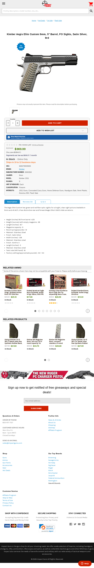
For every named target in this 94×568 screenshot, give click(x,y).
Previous (6, 311)
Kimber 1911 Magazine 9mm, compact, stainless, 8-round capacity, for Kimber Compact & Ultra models (57, 344)
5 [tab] (51, 311)
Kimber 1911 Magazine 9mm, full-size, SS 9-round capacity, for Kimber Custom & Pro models (35, 343)
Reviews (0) (28, 202)
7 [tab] (59, 311)
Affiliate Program (55, 430)
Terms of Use (8, 500)
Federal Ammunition (56, 478)
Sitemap (51, 428)
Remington (52, 481)
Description (12, 202)
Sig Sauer (52, 465)
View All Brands (54, 483)
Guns (5, 458)
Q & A (43, 202)
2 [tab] (39, 311)
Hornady (51, 463)
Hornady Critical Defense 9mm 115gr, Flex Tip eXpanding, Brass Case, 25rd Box (58, 293)
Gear (4, 468)
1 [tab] (35, 311)
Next (88, 311)
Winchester (53, 473)
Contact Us (7, 505)
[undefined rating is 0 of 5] (12, 145)
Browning (52, 458)
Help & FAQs (7, 498)
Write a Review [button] (37, 145)
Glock (50, 470)
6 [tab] (55, 311)
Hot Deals (6, 470)
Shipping (51, 425)
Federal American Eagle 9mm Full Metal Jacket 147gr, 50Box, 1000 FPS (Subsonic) (35, 293)
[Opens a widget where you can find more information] (85, 564)
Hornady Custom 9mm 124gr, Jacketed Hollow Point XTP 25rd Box (13, 292)
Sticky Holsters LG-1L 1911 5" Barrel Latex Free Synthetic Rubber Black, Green (13, 342)
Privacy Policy (8, 503)
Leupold (51, 476)
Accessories (7, 465)
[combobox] (45, 11)
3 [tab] (43, 311)
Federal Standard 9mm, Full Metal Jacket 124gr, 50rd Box (80, 292)
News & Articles (54, 420)
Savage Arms (53, 460)
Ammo (5, 460)
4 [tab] (47, 311)
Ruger (50, 468)
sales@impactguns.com (12, 443)
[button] (47, 528)
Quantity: (13, 119)
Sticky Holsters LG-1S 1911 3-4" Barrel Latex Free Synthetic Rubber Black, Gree (79, 342)
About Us (52, 423)
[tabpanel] (14, 291)
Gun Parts (7, 463)
